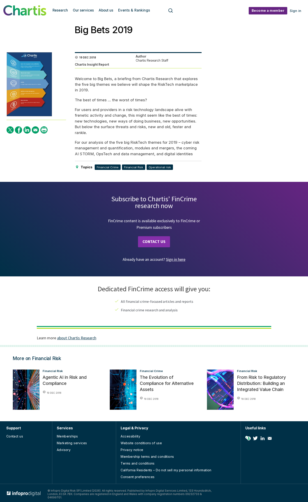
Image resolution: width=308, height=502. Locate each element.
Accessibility (130, 436)
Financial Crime (108, 167)
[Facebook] (18, 130)
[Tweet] (10, 130)
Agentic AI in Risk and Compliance (65, 380)
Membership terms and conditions (147, 456)
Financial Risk (133, 167)
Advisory (64, 450)
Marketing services (72, 443)
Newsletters (269, 438)
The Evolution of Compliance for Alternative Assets (167, 383)
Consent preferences (137, 477)
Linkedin (262, 438)
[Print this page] (44, 130)
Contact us (14, 436)
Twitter (255, 438)
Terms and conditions (137, 463)
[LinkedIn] (27, 130)
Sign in (295, 11)
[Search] (171, 10)
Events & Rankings (134, 10)
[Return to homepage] (24, 14)
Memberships (67, 436)
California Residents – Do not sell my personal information (166, 470)
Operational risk (160, 167)
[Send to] (35, 130)
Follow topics (248, 438)
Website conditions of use (141, 443)
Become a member (268, 10)
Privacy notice (132, 450)
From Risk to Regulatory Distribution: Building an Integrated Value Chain (261, 383)
